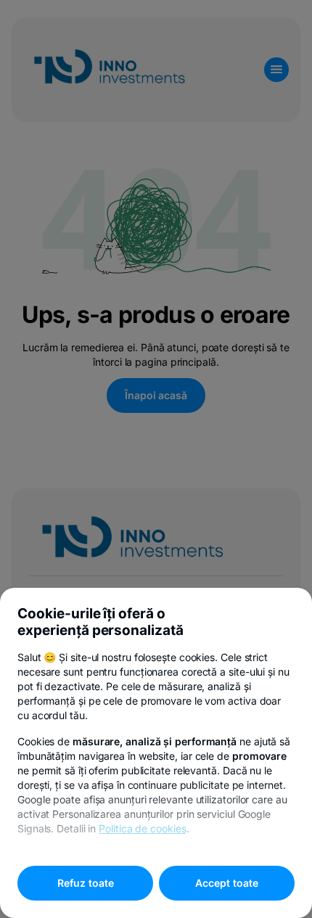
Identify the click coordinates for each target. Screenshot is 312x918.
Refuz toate (85, 883)
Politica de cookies (142, 828)
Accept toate (226, 883)
